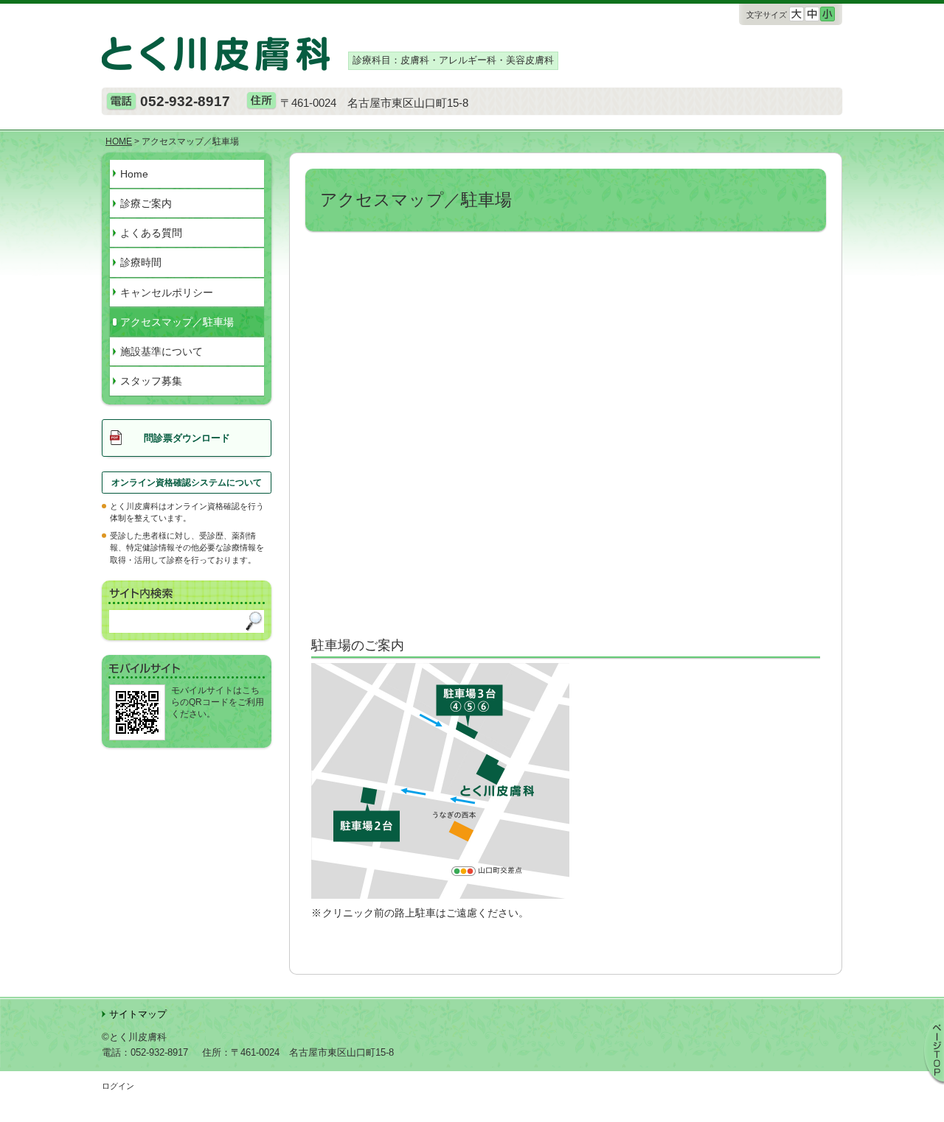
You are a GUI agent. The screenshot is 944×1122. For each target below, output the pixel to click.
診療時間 (141, 262)
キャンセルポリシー (166, 292)
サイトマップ (138, 1014)
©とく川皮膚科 (134, 1036)
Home (134, 174)
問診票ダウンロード (187, 437)
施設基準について (161, 351)
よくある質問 (151, 233)
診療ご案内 (146, 203)
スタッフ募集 (151, 381)
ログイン (118, 1085)
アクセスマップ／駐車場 (177, 322)
